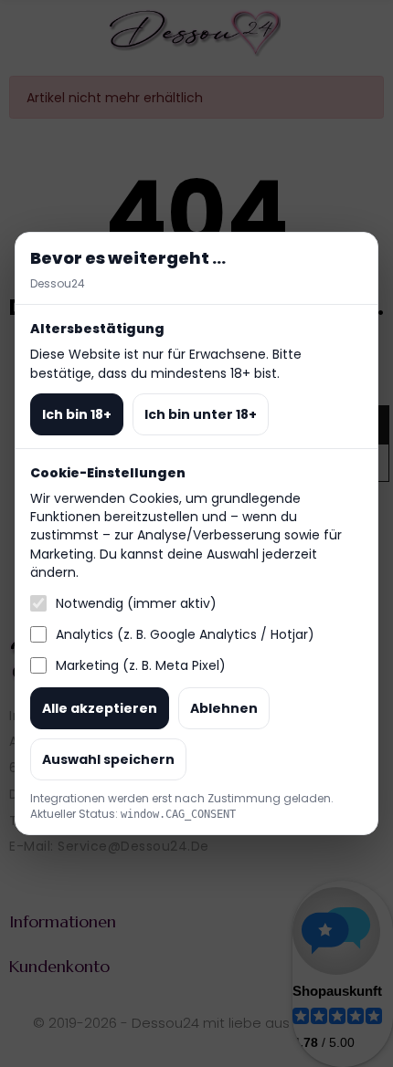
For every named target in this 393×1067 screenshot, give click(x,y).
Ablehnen (224, 708)
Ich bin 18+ (77, 414)
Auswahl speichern (108, 759)
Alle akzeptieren (99, 708)
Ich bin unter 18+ (200, 414)
